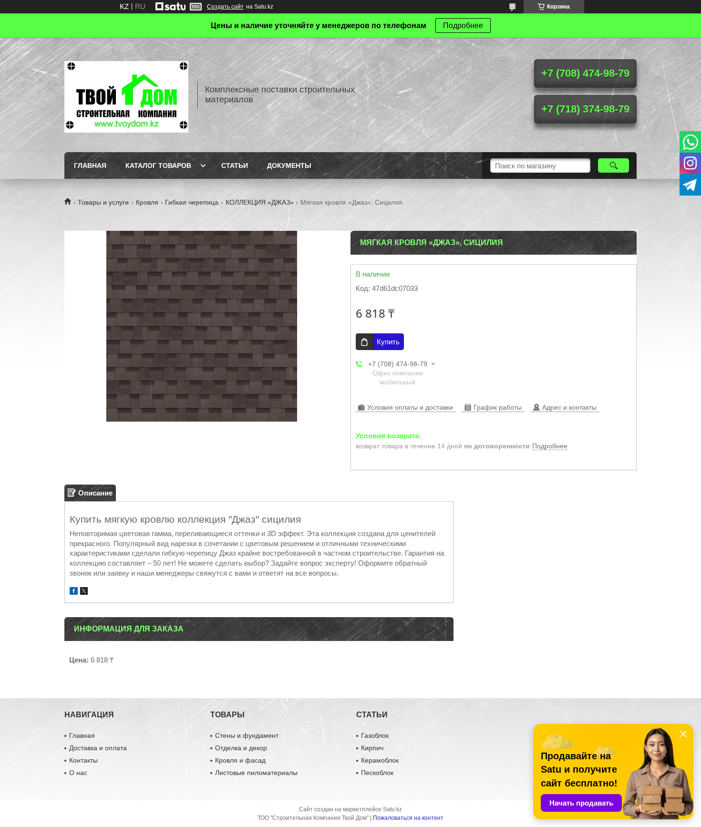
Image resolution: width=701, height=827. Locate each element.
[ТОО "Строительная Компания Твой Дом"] (126, 95)
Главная (90, 165)
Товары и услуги (103, 202)
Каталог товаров (158, 165)
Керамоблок (380, 760)
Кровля (147, 202)
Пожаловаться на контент (408, 818)
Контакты (83, 760)
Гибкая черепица (191, 202)
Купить (388, 342)
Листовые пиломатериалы (256, 772)
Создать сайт (225, 6)
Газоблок (375, 735)
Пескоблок (377, 772)
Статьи (234, 165)
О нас (78, 772)
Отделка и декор (241, 748)
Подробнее (463, 25)
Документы (289, 165)
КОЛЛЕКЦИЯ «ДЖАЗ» (260, 202)
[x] (84, 592)
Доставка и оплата (98, 748)
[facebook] (74, 592)
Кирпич (372, 748)
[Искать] (613, 165)
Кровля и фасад (240, 760)
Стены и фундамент (246, 735)
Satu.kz (392, 809)
